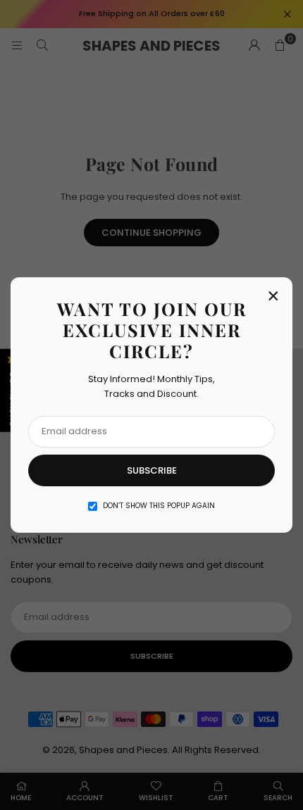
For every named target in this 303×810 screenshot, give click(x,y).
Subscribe (152, 470)
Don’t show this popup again (159, 505)
